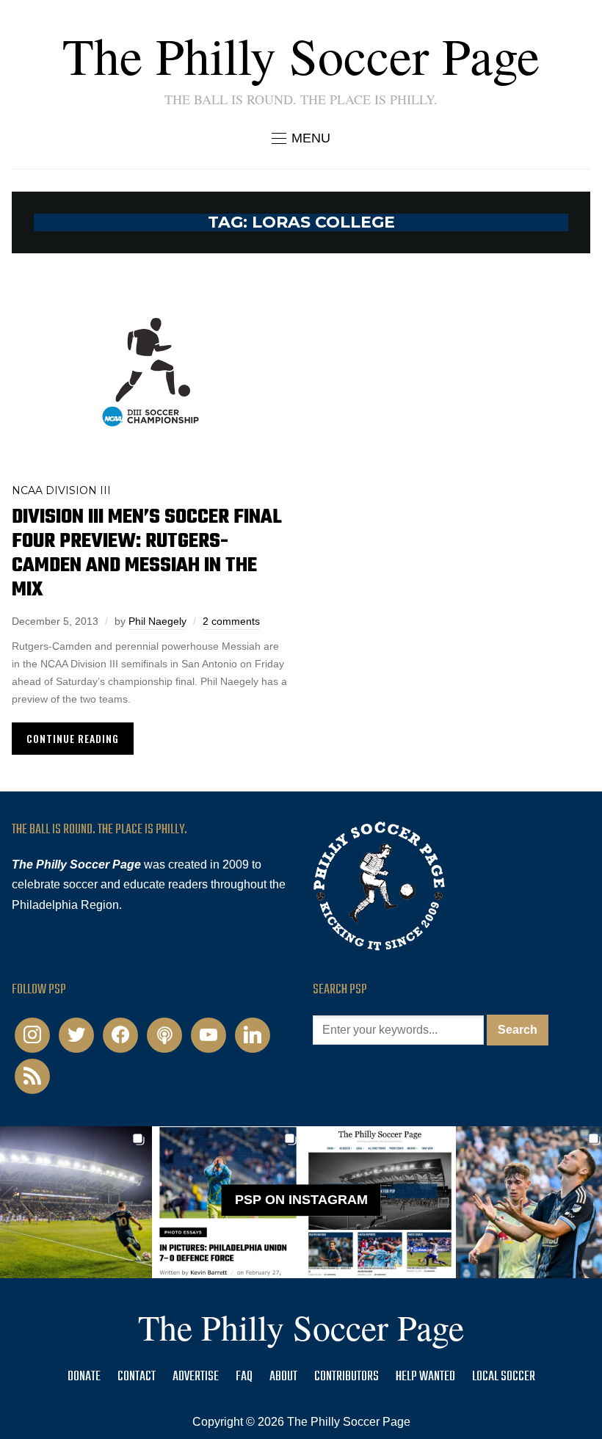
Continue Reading (72, 738)
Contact (136, 1377)
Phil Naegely (157, 621)
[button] (301, 138)
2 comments (231, 621)
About (283, 1377)
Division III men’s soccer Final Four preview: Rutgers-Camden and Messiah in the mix (147, 553)
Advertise (196, 1377)
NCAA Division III (61, 490)
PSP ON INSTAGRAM (301, 1199)
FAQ (244, 1377)
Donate (84, 1377)
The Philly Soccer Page (301, 55)
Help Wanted (425, 1377)
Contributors (346, 1377)
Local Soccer (503, 1377)
